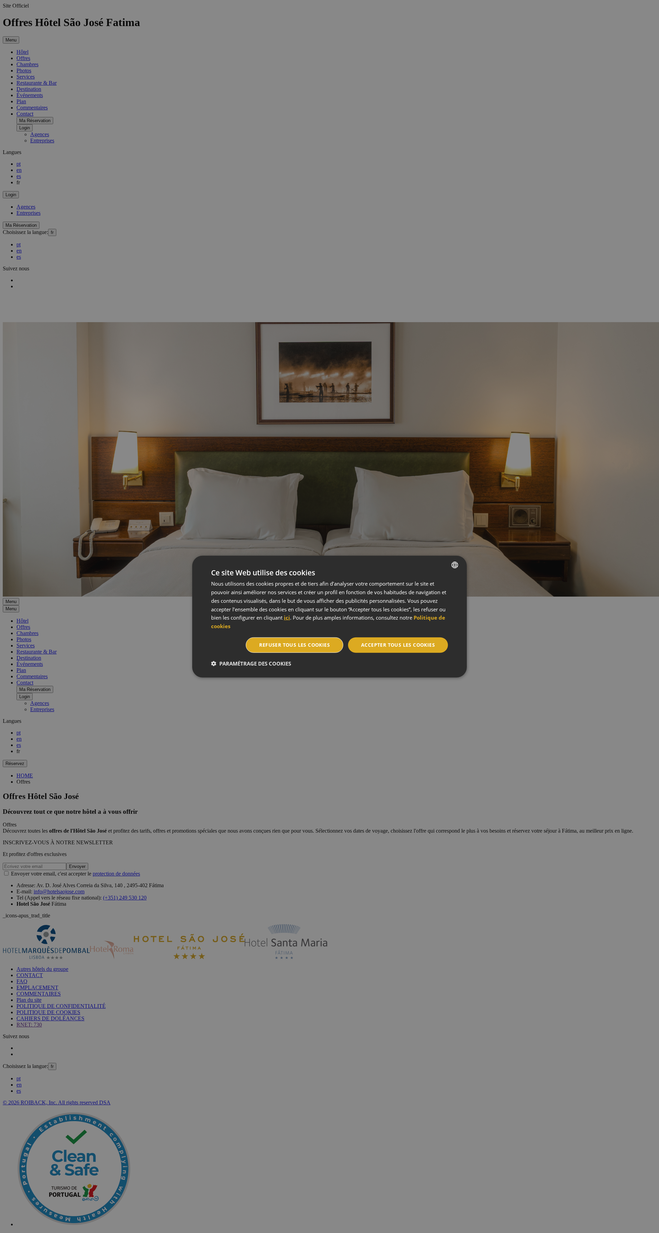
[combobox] (454, 565)
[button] (251, 663)
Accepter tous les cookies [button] (398, 645)
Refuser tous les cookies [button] (294, 645)
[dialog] (329, 617)
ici (287, 617)
